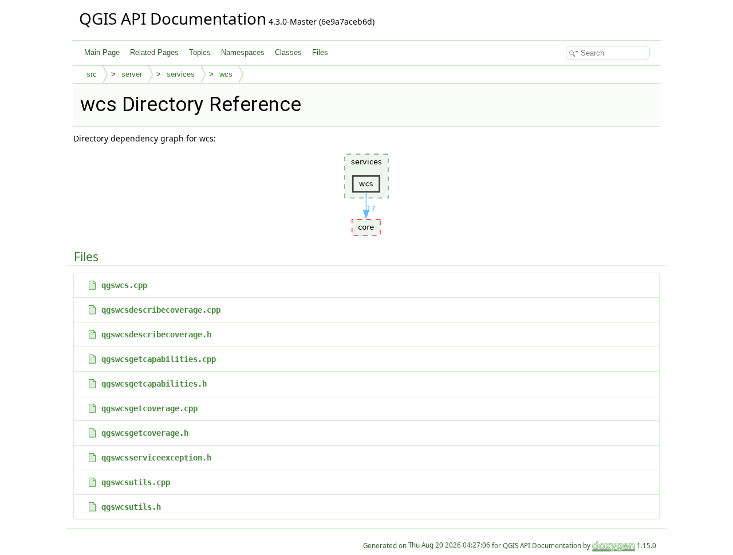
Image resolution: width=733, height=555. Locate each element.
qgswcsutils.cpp (135, 482)
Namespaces (243, 52)
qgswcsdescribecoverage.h (156, 334)
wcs (225, 74)
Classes (288, 52)
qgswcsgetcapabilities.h (154, 383)
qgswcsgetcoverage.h (144, 433)
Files (320, 52)
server (131, 74)
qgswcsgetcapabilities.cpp (158, 359)
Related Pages (154, 52)
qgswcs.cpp (124, 285)
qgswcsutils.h (131, 506)
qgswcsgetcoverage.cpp (149, 408)
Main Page (102, 52)
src (91, 74)
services (181, 74)
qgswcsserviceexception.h (156, 457)
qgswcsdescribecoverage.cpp (160, 309)
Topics (200, 52)
